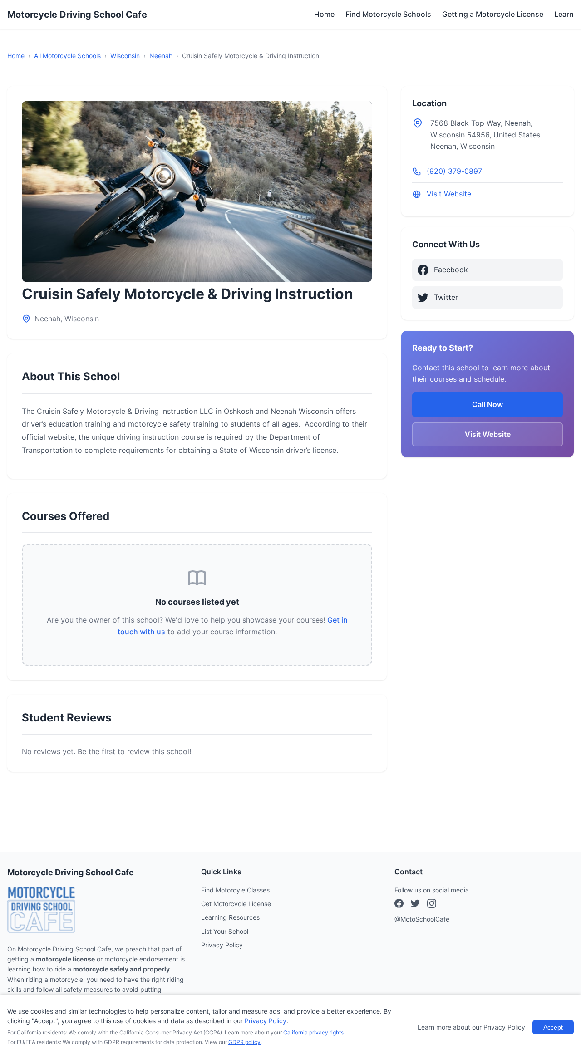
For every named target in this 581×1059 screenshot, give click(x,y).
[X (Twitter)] (431, 905)
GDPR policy (244, 1042)
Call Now (487, 404)
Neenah (160, 55)
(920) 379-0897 (454, 171)
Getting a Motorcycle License (492, 14)
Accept (553, 1027)
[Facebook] (399, 905)
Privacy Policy (222, 945)
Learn (564, 14)
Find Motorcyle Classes (235, 890)
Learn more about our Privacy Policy (471, 1027)
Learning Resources (230, 917)
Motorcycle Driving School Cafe (77, 14)
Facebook (451, 269)
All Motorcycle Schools (67, 55)
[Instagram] (415, 905)
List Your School (224, 931)
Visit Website (449, 194)
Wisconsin (125, 55)
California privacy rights (313, 1032)
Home (324, 14)
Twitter (446, 297)
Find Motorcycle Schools (388, 14)
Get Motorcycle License (236, 903)
